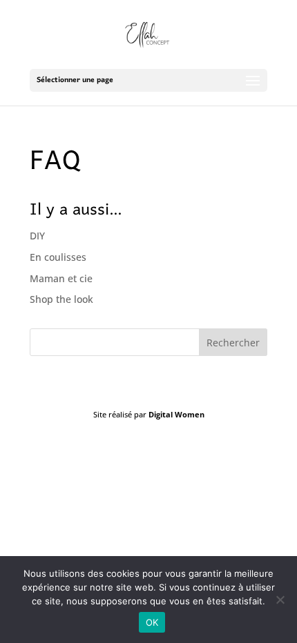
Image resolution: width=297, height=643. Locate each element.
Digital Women (176, 414)
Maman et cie (61, 278)
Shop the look (61, 299)
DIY (37, 235)
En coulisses (58, 257)
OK (152, 622)
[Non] (280, 599)
